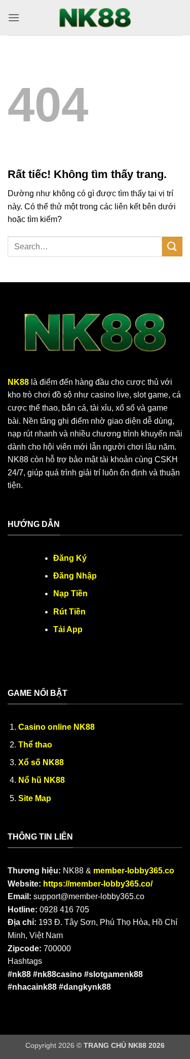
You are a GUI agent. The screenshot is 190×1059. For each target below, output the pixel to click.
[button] (14, 17)
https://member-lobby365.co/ (98, 883)
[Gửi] (172, 246)
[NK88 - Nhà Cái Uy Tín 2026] (95, 17)
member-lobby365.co (133, 870)
